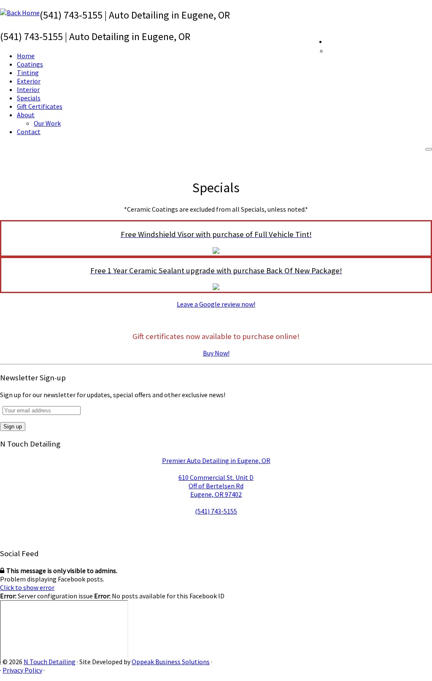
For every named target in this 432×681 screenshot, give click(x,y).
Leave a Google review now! (216, 304)
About (26, 114)
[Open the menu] (428, 149)
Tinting (28, 72)
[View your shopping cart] (426, 40)
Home (26, 55)
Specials (28, 98)
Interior (28, 89)
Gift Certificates (39, 106)
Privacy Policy (22, 670)
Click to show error (27, 587)
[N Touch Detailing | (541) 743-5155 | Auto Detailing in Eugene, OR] (20, 12)
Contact (28, 131)
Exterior (28, 81)
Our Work (47, 123)
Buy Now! (216, 353)
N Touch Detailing (50, 661)
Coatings (30, 64)
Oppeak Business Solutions (171, 661)
